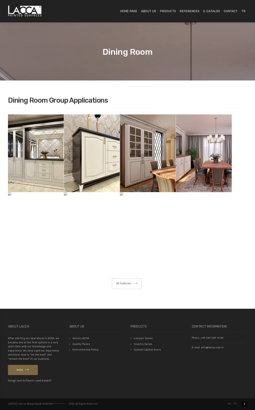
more (20, 369)
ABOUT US (148, 11)
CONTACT (231, 11)
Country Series (143, 344)
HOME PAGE (128, 11)
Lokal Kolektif (43, 380)
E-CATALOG (211, 11)
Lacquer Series (143, 338)
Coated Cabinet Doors (147, 349)
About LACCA (81, 338)
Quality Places (81, 344)
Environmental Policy (85, 349)
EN (229, 403)
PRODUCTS (168, 11)
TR (243, 11)
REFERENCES (189, 11)
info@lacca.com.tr (212, 347)
